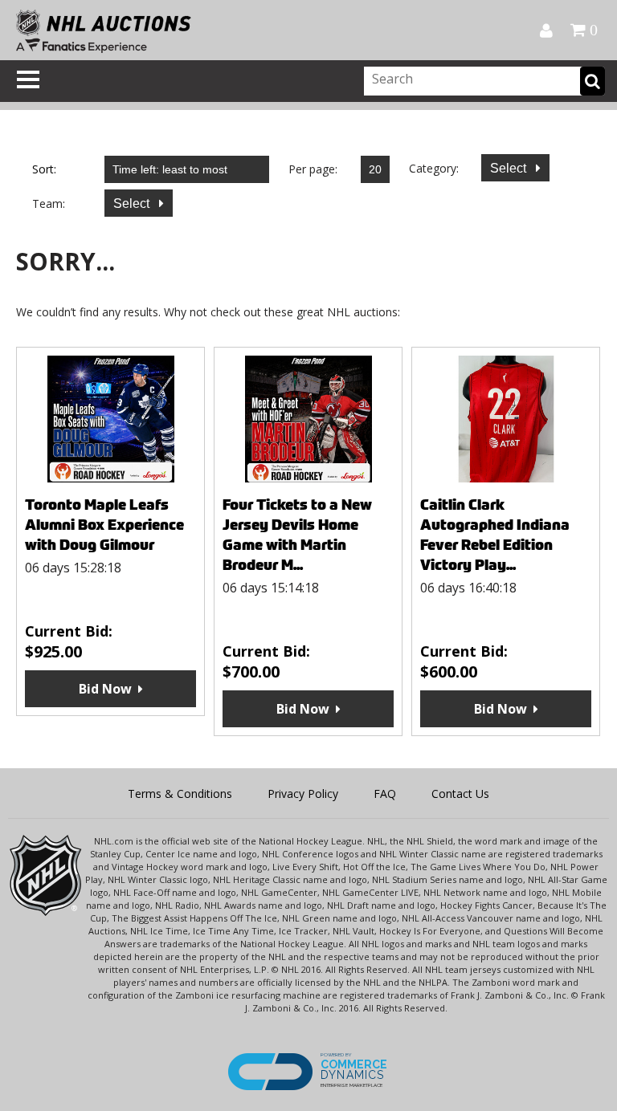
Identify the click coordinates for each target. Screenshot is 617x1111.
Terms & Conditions (180, 793)
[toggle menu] (28, 79)
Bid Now (105, 689)
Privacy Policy (303, 793)
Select (509, 168)
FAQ (385, 793)
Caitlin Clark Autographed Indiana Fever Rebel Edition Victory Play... (495, 534)
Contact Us (460, 793)
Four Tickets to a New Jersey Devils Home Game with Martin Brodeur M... (297, 534)
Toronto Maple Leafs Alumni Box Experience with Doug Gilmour (104, 524)
